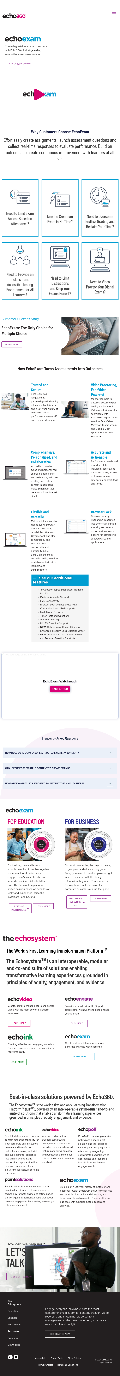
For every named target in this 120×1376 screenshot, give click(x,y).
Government (13, 1324)
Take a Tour (60, 689)
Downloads (13, 1344)
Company (13, 1338)
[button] (114, 13)
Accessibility (41, 1358)
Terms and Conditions (67, 1365)
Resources (13, 1331)
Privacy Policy (57, 1358)
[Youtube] (16, 1357)
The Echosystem (13, 1303)
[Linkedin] (10, 1357)
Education (13, 1311)
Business (12, 1317)
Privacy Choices (45, 1365)
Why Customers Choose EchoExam (60, 131)
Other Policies (74, 1358)
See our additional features (52, 580)
